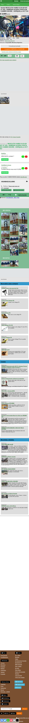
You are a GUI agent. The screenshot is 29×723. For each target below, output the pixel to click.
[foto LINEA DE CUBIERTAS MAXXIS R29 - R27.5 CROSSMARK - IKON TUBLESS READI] (5, 261)
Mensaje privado (7, 190)
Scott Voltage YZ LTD (7, 325)
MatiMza (3, 153)
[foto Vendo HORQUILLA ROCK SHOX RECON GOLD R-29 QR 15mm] (14, 224)
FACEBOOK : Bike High (12, 197)
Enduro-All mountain (20, 672)
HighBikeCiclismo (6, 165)
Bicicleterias (6, 698)
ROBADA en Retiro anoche (9, 456)
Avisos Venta (16, 4)
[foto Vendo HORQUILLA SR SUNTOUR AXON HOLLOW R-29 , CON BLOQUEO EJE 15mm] (23, 213)
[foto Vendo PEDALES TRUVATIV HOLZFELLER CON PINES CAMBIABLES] (5, 238)
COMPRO (3, 684)
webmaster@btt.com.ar (23, 718)
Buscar (2, 690)
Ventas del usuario (19, 190)
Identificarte (23, 177)
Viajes (16, 659)
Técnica (2, 663)
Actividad (6, 188)
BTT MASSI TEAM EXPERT (8, 469)
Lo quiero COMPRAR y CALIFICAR (14, 49)
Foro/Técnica (4, 655)
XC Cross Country (15, 137)
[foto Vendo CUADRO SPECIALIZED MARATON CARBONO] (5, 231)
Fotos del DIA (18, 675)
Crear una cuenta (24, 1)
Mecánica (3, 664)
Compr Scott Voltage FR (8, 300)
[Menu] (1, 1)
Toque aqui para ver (10, 40)
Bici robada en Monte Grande (9, 493)
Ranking (17, 673)
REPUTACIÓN (22, 195)
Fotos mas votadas (20, 677)
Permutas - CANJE (5, 691)
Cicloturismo (6, 701)
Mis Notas (6, 258)
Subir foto (19, 681)
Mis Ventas (6, 210)
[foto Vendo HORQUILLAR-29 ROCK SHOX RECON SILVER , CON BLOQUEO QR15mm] (5, 220)
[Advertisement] (14, 76)
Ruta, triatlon (18, 666)
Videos (4, 695)
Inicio (7, 713)
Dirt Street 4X (18, 662)
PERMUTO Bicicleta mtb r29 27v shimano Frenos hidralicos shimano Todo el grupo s (14, 367)
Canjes (3, 362)
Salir (20, 713)
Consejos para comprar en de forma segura (11, 51)
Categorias (3, 688)
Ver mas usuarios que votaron (8, 60)
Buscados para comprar (9, 283)
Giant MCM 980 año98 (7, 444)
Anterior (4, 93)
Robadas (3, 666)
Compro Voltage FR (7, 337)
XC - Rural (17, 655)
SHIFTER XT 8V (6, 349)
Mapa (13, 713)
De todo (17, 668)
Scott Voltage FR (6, 312)
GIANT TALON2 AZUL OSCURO (10, 481)
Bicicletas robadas (7, 440)
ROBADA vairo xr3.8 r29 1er (9, 506)
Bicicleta (5, 660)
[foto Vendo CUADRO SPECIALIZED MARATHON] (5, 213)
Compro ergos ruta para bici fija (10, 288)
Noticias (2, 668)
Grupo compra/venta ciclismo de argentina (13, 378)
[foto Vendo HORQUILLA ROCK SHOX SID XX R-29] (23, 224)
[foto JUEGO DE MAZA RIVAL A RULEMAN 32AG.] (14, 261)
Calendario (3, 670)
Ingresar (16, 1)
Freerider (3, 674)
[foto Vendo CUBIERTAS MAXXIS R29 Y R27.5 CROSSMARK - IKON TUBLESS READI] (14, 236)
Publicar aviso (20, 684)
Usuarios (5, 704)
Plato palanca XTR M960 (8, 403)
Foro (2, 4)
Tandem (3, 672)
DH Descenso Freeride (20, 660)
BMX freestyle (18, 664)
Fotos (8, 4)
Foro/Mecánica (4, 657)
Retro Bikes (18, 670)
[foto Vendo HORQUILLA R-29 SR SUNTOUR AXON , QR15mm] (14, 213)
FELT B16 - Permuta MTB (8, 391)
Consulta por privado (14, 46)
